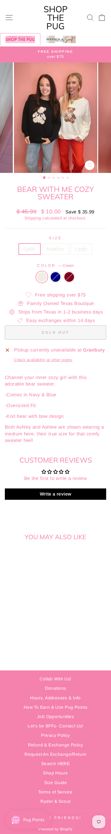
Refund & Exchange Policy (55, 744)
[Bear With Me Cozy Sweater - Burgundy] (30, 621)
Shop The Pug (56, 17)
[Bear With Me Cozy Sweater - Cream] (17, 621)
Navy (55, 277)
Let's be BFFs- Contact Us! (55, 725)
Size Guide (55, 782)
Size (55, 238)
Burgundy (69, 277)
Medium (55, 249)
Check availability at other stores (43, 360)
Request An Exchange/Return (55, 754)
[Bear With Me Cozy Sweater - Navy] (24, 621)
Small (29, 249)
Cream (42, 277)
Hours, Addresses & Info (55, 697)
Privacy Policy (55, 735)
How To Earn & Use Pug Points (56, 707)
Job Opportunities (55, 716)
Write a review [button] (55, 494)
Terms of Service (55, 791)
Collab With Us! (55, 678)
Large (81, 249)
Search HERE (55, 763)
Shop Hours (55, 773)
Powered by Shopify (55, 829)
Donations (55, 688)
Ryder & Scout (55, 801)
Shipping (32, 218)
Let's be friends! (54, 818)
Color (55, 265)
